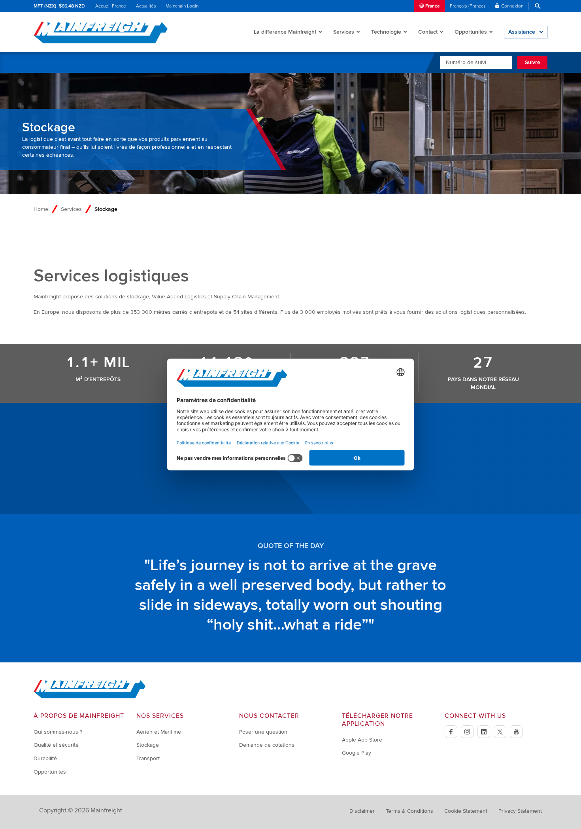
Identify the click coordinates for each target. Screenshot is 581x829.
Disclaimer (362, 811)
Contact (428, 31)
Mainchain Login (182, 6)
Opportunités (471, 31)
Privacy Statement (520, 811)
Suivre (532, 62)
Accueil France (110, 6)
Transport (148, 758)
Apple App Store (362, 739)
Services (343, 31)
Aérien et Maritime (158, 731)
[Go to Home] (90, 696)
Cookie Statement (465, 811)
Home (41, 209)
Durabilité (45, 758)
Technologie (386, 31)
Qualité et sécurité (56, 745)
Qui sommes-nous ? (58, 731)
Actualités (146, 6)
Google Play (356, 752)
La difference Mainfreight (285, 31)
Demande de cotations (266, 745)
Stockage (147, 745)
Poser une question (263, 731)
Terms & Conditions (409, 811)
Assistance (521, 31)
